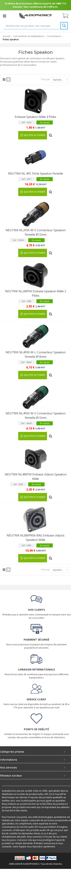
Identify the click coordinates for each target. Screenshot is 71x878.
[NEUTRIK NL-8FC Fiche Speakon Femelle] (35, 157)
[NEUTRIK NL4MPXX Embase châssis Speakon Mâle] (35, 458)
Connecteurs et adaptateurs (28, 36)
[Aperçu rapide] (51, 134)
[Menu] (4, 16)
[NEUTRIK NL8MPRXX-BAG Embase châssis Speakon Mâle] (35, 519)
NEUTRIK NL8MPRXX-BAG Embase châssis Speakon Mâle (35, 537)
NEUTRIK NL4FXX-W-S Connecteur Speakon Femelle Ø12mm (36, 415)
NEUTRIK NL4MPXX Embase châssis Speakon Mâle (35, 476)
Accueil (6, 36)
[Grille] (4, 79)
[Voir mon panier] (67, 16)
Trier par (45, 79)
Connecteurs (54, 36)
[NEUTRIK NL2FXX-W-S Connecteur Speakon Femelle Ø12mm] (35, 214)
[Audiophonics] (35, 15)
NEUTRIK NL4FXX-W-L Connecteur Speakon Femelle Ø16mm (36, 354)
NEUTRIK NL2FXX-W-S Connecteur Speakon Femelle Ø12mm (36, 232)
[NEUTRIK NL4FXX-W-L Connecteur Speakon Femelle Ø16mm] (35, 336)
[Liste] (8, 79)
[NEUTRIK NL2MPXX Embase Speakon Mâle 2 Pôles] (35, 275)
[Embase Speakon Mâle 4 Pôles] (35, 101)
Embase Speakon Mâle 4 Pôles (35, 117)
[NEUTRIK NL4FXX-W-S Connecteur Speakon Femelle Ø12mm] (35, 397)
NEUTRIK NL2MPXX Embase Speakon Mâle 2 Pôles (35, 293)
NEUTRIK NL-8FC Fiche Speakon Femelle (35, 173)
